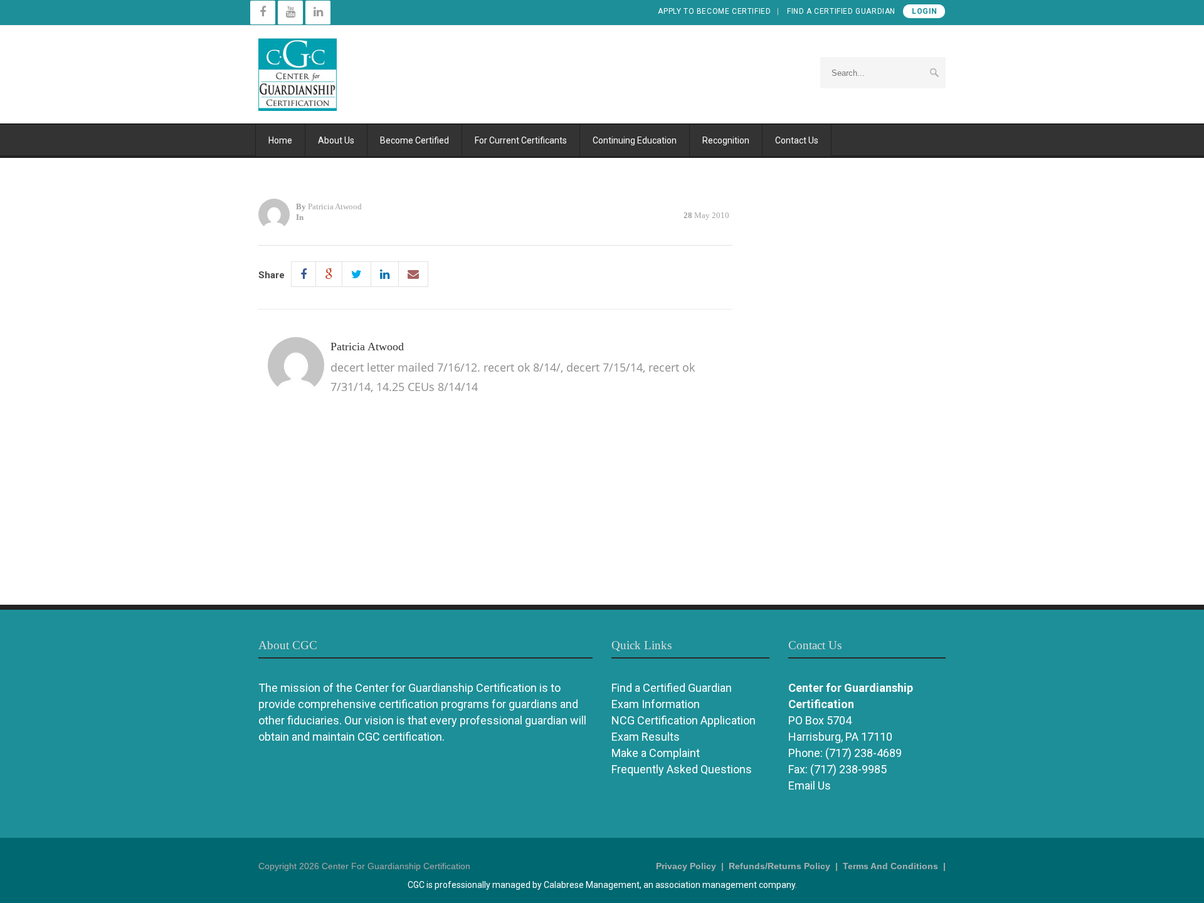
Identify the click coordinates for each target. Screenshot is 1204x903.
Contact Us (796, 140)
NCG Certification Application (683, 720)
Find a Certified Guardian (841, 11)
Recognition (725, 140)
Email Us (809, 785)
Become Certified (414, 140)
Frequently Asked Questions (681, 769)
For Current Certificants (521, 140)
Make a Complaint (655, 752)
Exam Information (655, 704)
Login (924, 11)
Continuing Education (635, 140)
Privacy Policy (686, 866)
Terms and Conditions (890, 866)
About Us (336, 140)
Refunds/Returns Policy (779, 866)
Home (280, 140)
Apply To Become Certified (714, 11)
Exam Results (645, 736)
